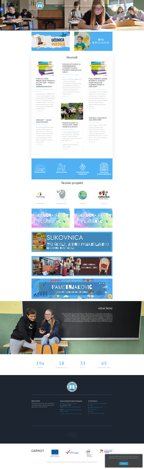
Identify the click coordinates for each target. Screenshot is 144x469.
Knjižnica (64, 6)
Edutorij (91, 411)
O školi (57, 6)
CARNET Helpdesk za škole (96, 407)
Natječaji (79, 6)
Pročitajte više (39, 111)
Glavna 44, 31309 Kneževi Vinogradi (68, 403)
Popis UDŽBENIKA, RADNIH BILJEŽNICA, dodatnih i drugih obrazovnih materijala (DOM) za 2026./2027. (98, 83)
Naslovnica (45, 89)
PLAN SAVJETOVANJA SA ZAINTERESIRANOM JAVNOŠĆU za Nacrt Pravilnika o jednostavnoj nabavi (71, 68)
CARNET (91, 405)
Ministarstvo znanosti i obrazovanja (98, 403)
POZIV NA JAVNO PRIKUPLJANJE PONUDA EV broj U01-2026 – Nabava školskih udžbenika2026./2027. (45, 83)
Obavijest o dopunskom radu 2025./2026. (98, 119)
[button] (2, 9)
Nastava (71, 6)
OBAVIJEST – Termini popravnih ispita (43, 121)
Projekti (87, 6)
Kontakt (105, 6)
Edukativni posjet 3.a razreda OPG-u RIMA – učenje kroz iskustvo (70, 125)
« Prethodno (37, 154)
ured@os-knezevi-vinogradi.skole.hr (72, 407)
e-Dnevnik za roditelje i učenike (97, 413)
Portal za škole (93, 409)
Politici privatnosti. (123, 459)
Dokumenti (96, 6)
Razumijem (124, 463)
